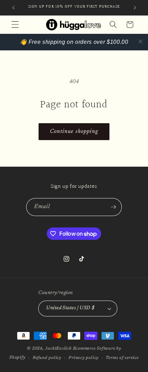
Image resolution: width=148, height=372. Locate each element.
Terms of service (122, 358)
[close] (140, 41)
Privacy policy (83, 358)
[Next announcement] (134, 7)
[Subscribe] (113, 207)
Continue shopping (74, 131)
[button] (15, 24)
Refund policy (47, 358)
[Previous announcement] (13, 7)
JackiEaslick (58, 348)
